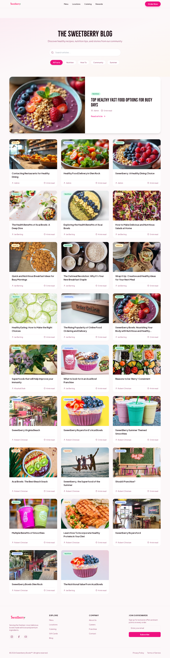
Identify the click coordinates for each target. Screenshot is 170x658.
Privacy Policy (138, 653)
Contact (92, 633)
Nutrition (70, 62)
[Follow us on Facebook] (18, 636)
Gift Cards (53, 633)
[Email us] (25, 636)
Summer (113, 62)
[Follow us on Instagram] (11, 636)
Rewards (99, 4)
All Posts (56, 62)
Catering (88, 4)
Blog (51, 638)
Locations (76, 4)
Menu (66, 4)
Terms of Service (154, 653)
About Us (92, 620)
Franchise (93, 629)
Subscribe (144, 634)
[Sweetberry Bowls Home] (15, 3)
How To (83, 62)
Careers (92, 624)
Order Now (153, 4)
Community (98, 62)
